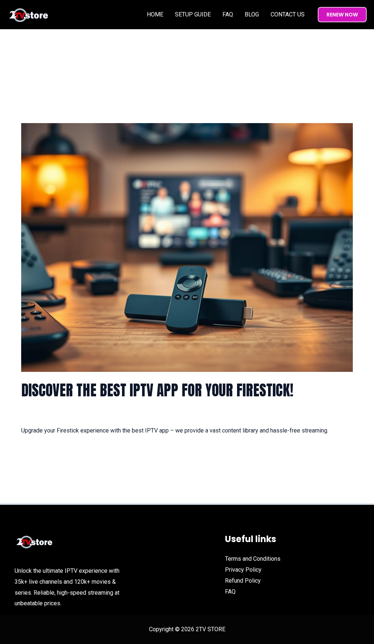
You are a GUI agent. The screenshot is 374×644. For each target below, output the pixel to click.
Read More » (37, 451)
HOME (155, 14)
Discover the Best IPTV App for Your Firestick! (157, 390)
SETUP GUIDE (193, 14)
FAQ (227, 14)
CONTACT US (288, 14)
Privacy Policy (243, 569)
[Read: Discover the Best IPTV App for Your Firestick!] (186, 247)
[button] (342, 14)
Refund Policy (243, 580)
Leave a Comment (44, 414)
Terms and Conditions (252, 558)
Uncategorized (91, 414)
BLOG (252, 14)
